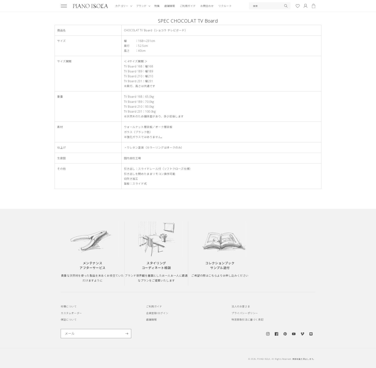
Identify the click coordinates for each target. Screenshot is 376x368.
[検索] (286, 6)
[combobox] (269, 5)
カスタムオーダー (71, 313)
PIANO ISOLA (263, 359)
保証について (69, 319)
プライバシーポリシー (244, 313)
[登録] (126, 333)
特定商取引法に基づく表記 (247, 319)
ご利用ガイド (154, 306)
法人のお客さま (240, 306)
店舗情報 (151, 319)
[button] (64, 6)
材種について (69, 306)
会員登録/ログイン (157, 313)
